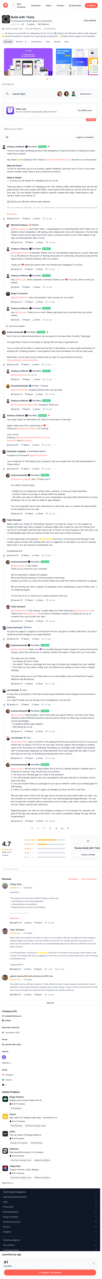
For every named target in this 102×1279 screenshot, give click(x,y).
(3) (14, 469)
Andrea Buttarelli (15, 332)
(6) (14, 364)
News (48, 5)
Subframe (14, 1149)
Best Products (21, 5)
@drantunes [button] (20, 312)
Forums (60, 5)
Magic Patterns (16, 1097)
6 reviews (31, 24)
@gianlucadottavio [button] (20, 229)
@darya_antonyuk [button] (19, 649)
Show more (85, 94)
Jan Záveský (13, 690)
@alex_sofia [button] (20, 279)
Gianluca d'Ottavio (16, 146)
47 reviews (28, 933)
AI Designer (16, 1108)
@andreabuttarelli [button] (19, 375)
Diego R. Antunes (19, 293)
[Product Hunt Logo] (5, 5)
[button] (67, 41)
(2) (18, 242)
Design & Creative (19, 1143)
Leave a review (88, 854)
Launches (35, 5)
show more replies (17, 326)
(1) (17, 269)
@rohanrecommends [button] (27, 428)
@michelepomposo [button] (20, 252)
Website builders (42, 1160)
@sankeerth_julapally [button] (21, 479)
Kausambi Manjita (19, 386)
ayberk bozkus (17, 976)
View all (50, 1003)
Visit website (90, 20)
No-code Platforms (33, 29)
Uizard (12, 1114)
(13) (14, 218)
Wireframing (16, 1125)
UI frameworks (50, 29)
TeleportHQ (14, 1166)
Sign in (92, 5)
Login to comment (85, 137)
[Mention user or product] (7, 137)
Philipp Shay (16, 884)
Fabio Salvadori (14, 520)
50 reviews (28, 888)
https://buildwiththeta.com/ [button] (57, 159)
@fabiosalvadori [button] (18, 565)
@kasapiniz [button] (26, 440)
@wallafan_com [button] (30, 613)
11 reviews (28, 979)
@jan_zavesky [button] (17, 715)
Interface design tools (14, 29)
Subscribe (76, 5)
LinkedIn (8, 1080)
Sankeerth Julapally (16, 451)
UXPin (12, 1131)
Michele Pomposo (19, 225)
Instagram (9, 1075)
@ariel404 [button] (12, 440)
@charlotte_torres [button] (42, 437)
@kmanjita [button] (33, 404)
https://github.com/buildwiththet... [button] (23, 360)
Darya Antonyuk (15, 627)
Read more (14, 918)
